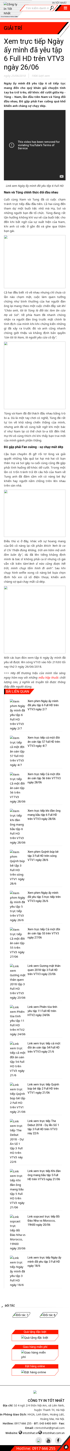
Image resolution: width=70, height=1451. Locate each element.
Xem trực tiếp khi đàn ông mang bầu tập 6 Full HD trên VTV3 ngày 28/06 (44, 815)
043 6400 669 (48, 1423)
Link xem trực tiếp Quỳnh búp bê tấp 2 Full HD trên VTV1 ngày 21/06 (43, 1088)
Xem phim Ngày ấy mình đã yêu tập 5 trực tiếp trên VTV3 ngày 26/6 (44, 897)
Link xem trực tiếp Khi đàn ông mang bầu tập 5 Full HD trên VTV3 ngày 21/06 (44, 1175)
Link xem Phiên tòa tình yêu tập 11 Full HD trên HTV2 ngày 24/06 (42, 1011)
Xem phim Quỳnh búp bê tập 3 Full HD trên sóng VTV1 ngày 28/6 (43, 856)
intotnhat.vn (30, 1433)
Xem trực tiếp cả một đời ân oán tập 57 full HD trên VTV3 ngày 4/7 (44, 742)
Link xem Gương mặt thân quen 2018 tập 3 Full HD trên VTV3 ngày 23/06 (44, 970)
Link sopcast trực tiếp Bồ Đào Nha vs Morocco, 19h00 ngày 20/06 (44, 1220)
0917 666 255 (23, 1423)
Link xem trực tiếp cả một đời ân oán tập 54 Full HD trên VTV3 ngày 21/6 (44, 1047)
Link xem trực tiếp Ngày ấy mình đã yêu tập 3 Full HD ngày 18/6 (44, 1262)
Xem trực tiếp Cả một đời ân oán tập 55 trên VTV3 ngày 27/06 (44, 933)
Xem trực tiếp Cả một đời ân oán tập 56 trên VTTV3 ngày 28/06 (44, 778)
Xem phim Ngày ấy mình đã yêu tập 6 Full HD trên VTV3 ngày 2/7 (43, 705)
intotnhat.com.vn (54, 1433)
